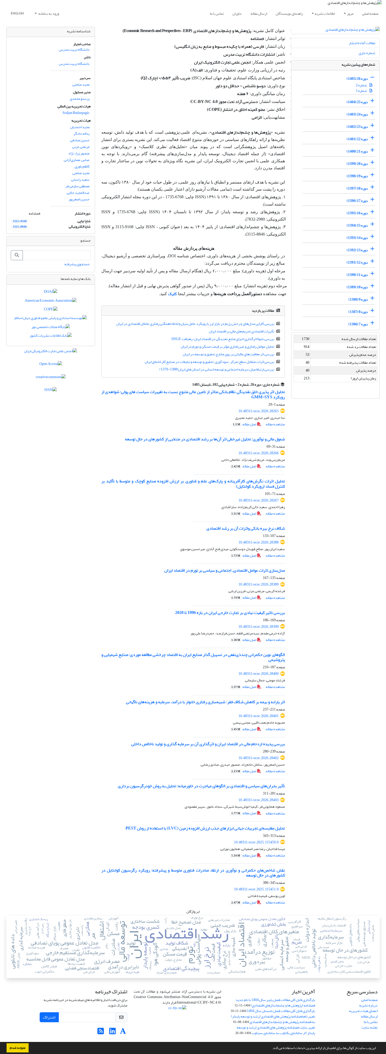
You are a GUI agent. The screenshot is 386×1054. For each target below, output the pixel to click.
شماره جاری (367, 52)
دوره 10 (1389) (357, 287)
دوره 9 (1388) (358, 299)
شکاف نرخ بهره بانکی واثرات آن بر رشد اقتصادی (245, 528)
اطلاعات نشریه (325, 13)
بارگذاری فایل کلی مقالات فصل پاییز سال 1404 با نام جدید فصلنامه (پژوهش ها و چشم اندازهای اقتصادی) (275, 1002)
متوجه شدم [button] (17, 1048)
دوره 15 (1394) (357, 225)
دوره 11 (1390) (357, 274)
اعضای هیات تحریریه (363, 1010)
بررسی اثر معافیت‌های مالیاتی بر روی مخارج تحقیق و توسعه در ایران (228, 354)
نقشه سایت (369, 1027)
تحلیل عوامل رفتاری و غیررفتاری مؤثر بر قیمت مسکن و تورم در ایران (227, 346)
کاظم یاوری (82, 166)
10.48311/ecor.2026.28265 (258, 411)
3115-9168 (20, 221)
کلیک (172, 294)
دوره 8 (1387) (358, 311)
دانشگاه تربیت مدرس (74, 49)
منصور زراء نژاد (79, 153)
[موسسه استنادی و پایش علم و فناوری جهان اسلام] (51, 319)
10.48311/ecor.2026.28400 (258, 673)
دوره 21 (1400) (357, 151)
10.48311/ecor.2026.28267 (258, 500)
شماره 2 (362, 85)
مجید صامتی (81, 84)
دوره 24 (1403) (357, 114)
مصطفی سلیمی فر (77, 186)
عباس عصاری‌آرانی (77, 159)
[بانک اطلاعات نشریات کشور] (51, 336)
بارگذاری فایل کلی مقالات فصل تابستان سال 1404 (281, 1010)
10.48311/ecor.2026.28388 (258, 542)
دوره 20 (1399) (357, 163)
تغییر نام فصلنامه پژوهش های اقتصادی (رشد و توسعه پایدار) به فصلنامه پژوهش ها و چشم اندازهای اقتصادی (273, 1019)
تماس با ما (217, 13)
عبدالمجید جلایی (78, 192)
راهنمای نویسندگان (289, 13)
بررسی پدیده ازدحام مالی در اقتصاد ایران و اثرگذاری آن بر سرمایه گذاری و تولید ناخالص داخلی (208, 744)
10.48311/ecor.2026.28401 (258, 715)
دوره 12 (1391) (357, 262)
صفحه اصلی (370, 13)
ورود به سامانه (48, 13)
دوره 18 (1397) (357, 188)
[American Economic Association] (50, 301)
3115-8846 (20, 226)
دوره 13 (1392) (357, 250)
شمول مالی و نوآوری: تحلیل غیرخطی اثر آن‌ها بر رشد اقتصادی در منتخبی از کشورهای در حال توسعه (205, 439)
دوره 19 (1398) (357, 176)
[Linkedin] (112, 1032)
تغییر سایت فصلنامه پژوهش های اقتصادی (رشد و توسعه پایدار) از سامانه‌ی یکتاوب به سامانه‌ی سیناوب (276, 1030)
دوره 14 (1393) (357, 237)
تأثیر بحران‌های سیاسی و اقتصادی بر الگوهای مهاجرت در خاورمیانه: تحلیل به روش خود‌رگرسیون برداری (201, 786)
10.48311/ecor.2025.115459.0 (256, 842)
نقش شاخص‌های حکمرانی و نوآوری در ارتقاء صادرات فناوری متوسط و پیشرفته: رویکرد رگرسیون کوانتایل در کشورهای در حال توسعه (193, 872)
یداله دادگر (82, 133)
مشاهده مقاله (275, 424)
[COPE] (51, 310)
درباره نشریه (368, 1005)
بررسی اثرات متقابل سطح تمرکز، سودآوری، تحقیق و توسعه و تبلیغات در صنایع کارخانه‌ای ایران (209, 361)
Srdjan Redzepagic (76, 112)
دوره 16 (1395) (357, 213)
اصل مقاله (245, 424)
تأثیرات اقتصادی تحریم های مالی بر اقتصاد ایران (241, 331)
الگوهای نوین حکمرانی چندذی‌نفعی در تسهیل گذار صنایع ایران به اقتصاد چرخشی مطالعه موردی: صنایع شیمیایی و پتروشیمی (193, 657)
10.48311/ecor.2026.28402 (258, 757)
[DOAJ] (50, 292)
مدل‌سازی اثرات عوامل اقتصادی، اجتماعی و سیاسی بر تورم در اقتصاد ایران (224, 570)
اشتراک (49, 1017)
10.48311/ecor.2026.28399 (258, 626)
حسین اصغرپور (79, 199)
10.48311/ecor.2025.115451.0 (256, 889)
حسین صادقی (80, 140)
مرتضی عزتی (81, 146)
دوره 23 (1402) (357, 126)
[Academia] (123, 1032)
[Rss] (100, 1032)
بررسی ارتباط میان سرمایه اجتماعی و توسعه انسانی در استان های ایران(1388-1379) (216, 369)
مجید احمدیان (80, 127)
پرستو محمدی (80, 98)
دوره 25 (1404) (357, 102)
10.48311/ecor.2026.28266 (258, 453)
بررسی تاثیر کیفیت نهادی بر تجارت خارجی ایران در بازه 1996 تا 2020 (230, 613)
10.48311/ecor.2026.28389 (258, 584)
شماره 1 (362, 90)
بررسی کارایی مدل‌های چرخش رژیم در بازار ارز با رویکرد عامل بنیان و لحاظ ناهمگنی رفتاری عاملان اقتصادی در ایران (195, 323)
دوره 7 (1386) (358, 324)
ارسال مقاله (259, 13)
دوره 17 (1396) (357, 200)
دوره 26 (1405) (357, 78)
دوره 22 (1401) (357, 139)
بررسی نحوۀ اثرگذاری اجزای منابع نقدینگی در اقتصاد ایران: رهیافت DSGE (222, 338)
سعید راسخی (80, 179)
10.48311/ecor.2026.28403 (258, 799)
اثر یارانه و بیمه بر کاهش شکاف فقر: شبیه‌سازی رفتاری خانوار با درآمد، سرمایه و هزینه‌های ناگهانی (205, 702)
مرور (350, 13)
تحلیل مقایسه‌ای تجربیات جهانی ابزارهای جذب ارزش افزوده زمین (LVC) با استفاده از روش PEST (205, 828)
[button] (270, 1048)
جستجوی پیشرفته (77, 264)
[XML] (189, 384)
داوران (237, 13)
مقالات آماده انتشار (362, 42)
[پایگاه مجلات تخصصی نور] (51, 327)
